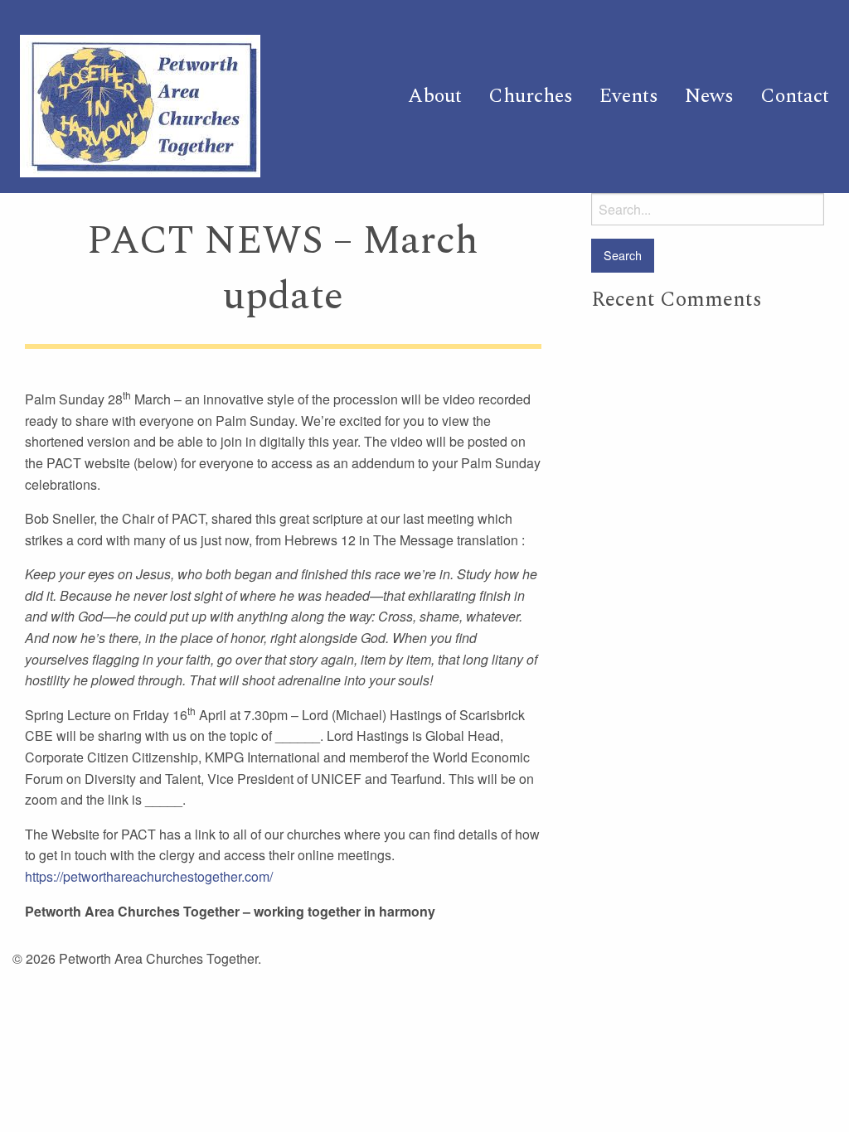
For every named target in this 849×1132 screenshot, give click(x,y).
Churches (530, 96)
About (435, 96)
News (709, 96)
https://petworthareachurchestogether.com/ (149, 876)
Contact (794, 96)
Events (628, 96)
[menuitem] (435, 96)
